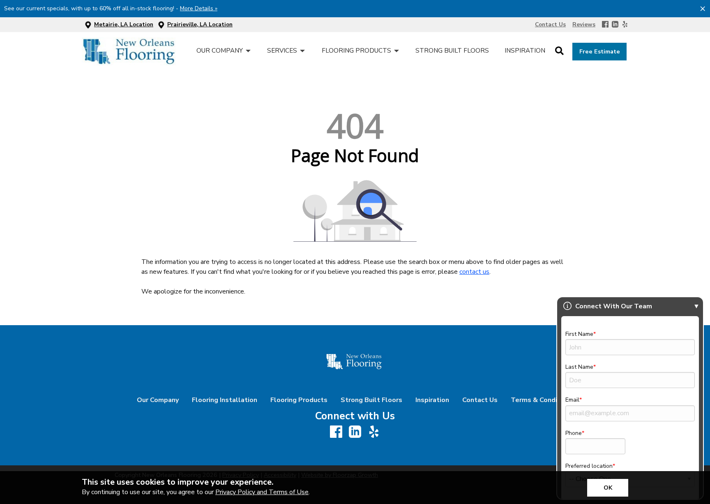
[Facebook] (605, 25)
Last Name (579, 367)
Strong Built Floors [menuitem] (452, 50)
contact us (474, 271)
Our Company (158, 400)
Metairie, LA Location (123, 24)
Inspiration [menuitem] (525, 50)
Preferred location (589, 466)
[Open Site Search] (559, 51)
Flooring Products (298, 400)
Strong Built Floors (371, 400)
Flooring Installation (224, 400)
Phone (573, 433)
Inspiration (432, 400)
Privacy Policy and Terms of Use (262, 492)
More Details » (198, 8)
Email (572, 400)
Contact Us (480, 400)
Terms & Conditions (542, 400)
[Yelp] (625, 25)
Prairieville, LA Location (200, 24)
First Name (579, 334)
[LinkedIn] (615, 25)
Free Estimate (599, 51)
